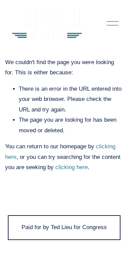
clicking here (71, 167)
